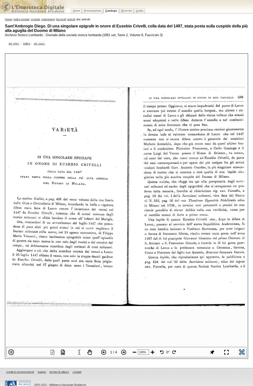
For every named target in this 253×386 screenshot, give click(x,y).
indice (26, 43)
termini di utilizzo (59, 371)
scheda (35, 19)
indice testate (21, 19)
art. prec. (14, 43)
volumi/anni (48, 19)
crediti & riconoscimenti (20, 371)
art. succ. (39, 43)
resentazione (92, 10)
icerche (126, 10)
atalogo (111, 10)
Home (8, 19)
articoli (71, 19)
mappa (42, 371)
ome (76, 10)
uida (139, 10)
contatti (77, 371)
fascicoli (61, 19)
